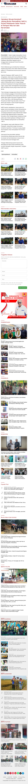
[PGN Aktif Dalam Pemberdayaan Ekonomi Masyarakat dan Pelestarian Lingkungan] (14, 683)
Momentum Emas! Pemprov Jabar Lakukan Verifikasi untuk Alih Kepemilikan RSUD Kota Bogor (13, 453)
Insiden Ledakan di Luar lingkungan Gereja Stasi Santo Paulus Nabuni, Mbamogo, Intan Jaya (20, 765)
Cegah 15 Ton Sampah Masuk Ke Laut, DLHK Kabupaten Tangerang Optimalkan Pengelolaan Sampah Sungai (15, 703)
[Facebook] (5, 773)
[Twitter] (8, 773)
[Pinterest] (10, 773)
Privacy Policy (21, 777)
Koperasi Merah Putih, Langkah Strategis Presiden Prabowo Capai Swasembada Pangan (12, 611)
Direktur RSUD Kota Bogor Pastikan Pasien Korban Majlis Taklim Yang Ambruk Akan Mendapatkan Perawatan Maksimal (7, 465)
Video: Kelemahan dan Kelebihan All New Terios (14, 502)
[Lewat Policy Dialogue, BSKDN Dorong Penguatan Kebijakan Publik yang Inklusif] (4, 365)
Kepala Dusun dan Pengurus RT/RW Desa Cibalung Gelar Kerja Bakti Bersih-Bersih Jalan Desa (14, 713)
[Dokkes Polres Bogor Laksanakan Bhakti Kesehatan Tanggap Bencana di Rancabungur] (7, 471)
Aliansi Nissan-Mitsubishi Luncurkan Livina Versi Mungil (14, 507)
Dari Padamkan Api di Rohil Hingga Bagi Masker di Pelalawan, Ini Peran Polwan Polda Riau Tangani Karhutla (20, 174)
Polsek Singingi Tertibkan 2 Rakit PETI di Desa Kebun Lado (13, 556)
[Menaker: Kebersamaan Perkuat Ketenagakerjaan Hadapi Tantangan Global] (14, 331)
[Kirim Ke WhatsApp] (26, 159)
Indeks (4, 777)
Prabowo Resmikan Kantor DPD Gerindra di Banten (14, 498)
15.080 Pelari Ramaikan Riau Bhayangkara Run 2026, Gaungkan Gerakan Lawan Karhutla (13, 638)
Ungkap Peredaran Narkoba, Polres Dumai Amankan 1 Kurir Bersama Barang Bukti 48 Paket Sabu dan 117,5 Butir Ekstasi (13, 586)
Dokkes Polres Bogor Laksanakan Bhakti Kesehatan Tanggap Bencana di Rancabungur (6, 477)
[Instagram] (13, 773)
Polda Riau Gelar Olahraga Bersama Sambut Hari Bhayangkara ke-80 (17, 656)
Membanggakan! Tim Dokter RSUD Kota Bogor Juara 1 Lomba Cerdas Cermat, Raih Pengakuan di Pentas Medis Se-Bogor (20, 465)
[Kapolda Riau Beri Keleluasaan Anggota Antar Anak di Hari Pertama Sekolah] (4, 409)
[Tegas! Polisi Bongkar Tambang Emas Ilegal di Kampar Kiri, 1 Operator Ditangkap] (7, 181)
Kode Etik (10, 777)
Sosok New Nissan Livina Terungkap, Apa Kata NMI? (14, 512)
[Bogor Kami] (9, 3)
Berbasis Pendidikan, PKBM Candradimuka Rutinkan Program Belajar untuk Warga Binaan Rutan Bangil (17, 427)
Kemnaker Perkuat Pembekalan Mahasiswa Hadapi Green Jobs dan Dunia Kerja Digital (17, 353)
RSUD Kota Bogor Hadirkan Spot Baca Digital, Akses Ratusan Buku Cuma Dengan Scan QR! (20, 477)
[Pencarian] (26, 4)
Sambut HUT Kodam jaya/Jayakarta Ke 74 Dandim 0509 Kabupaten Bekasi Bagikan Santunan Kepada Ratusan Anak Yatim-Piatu (14, 488)
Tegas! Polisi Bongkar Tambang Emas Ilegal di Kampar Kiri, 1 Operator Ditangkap (6, 187)
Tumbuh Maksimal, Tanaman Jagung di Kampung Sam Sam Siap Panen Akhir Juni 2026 (13, 601)
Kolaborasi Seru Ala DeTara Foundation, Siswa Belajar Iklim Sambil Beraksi (13, 398)
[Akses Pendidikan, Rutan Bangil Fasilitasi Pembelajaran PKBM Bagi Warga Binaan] (4, 403)
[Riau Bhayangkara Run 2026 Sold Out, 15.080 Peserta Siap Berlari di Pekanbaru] (4, 662)
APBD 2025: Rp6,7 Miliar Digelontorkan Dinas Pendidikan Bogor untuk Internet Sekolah (17, 421)
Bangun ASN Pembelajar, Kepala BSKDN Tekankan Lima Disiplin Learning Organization (18, 359)
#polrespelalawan (6, 154)
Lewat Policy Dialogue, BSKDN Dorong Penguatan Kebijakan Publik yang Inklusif (17, 365)
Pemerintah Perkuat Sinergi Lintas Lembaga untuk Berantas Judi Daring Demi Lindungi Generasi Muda (17, 371)
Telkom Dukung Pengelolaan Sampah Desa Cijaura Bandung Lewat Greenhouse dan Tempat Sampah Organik (15, 698)
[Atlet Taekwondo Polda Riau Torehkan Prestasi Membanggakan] (4, 644)
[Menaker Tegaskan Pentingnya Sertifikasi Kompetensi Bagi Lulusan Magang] (4, 347)
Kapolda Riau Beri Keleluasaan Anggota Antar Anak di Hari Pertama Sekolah (18, 409)
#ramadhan (14, 154)
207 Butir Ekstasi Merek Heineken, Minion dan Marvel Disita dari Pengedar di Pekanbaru (20, 187)
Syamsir (5, 30)
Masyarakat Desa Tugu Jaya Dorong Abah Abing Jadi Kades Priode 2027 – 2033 (13, 606)
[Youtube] (15, 773)
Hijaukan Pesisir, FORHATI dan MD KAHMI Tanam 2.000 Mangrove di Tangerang (15, 708)
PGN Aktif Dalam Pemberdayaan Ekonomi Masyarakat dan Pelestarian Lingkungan (13, 693)
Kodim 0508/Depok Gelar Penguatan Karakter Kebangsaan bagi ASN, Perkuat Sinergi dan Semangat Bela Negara (21, 752)
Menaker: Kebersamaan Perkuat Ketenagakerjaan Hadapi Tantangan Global (12, 342)
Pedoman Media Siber (11, 778)
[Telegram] (23, 773)
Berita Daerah (4, 17)
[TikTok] (20, 773)
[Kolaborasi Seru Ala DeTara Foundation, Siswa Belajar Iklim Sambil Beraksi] (14, 387)
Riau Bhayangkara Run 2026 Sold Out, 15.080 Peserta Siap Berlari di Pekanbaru (17, 662)
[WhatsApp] (18, 773)
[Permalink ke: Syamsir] (2, 30)
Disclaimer (20, 778)
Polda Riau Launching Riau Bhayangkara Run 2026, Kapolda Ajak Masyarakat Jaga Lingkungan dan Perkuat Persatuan (17, 668)
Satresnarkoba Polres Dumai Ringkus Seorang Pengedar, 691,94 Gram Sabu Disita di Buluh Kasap (21, 201)
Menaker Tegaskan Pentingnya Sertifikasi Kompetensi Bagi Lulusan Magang (17, 347)
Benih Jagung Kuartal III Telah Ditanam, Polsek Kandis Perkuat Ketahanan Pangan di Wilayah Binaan (7, 174)
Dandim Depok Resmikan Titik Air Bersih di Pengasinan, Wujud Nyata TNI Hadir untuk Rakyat (7, 752)
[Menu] (2, 3)
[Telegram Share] (23, 159)
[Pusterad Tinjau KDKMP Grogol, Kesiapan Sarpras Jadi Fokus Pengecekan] (14, 731)
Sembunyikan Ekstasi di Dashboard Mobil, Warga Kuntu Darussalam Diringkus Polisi (13, 596)
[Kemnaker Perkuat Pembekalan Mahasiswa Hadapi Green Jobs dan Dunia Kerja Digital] (4, 353)
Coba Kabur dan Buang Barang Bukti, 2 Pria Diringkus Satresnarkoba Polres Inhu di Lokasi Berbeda (13, 591)
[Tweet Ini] (18, 159)
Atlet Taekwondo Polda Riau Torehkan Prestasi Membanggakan (17, 643)
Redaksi (15, 777)
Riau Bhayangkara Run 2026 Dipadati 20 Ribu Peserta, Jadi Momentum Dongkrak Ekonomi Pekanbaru (17, 650)
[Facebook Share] (15, 159)
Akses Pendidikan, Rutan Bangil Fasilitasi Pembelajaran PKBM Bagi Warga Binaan (18, 403)
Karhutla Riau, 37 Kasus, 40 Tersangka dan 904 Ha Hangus (12, 561)
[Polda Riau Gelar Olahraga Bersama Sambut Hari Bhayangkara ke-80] (4, 656)
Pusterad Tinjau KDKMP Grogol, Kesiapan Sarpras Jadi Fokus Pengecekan (13, 740)
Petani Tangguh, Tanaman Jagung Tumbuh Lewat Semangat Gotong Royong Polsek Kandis (7, 201)
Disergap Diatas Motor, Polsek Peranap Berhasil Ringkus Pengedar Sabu (14, 552)
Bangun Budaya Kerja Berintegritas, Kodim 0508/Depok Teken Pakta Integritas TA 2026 (7, 765)
